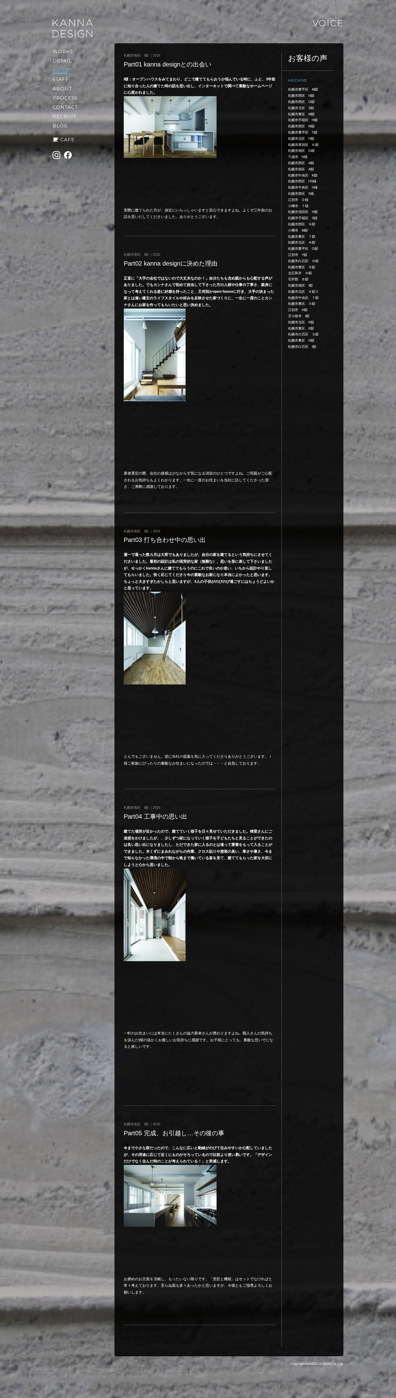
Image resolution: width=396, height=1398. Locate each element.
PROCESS (65, 98)
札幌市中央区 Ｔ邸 (303, 298)
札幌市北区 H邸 (301, 138)
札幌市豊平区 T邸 (302, 132)
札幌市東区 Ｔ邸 (301, 236)
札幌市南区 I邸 (300, 285)
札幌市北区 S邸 (301, 108)
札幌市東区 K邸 (301, 328)
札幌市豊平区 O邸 (303, 248)
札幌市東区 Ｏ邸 (301, 267)
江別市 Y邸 (297, 255)
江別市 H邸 (298, 310)
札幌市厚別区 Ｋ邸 (303, 145)
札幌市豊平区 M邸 (303, 89)
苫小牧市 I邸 (298, 316)
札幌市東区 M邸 (301, 114)
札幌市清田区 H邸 (303, 212)
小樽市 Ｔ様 (298, 206)
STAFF (61, 79)
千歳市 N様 (298, 157)
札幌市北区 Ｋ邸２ (303, 291)
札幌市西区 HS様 (302, 181)
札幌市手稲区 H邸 (303, 120)
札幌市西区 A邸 (301, 163)
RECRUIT (64, 116)
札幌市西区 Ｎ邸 (301, 224)
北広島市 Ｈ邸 (300, 273)
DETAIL (62, 60)
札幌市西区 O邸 (301, 102)
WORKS (63, 51)
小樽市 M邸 (298, 230)
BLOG (60, 125)
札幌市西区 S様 (301, 193)
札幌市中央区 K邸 (302, 175)
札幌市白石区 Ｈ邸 (303, 261)
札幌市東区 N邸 (301, 340)
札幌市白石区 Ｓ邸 (303, 334)
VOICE (61, 70)
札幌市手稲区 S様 (302, 218)
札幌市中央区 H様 (303, 187)
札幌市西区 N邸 (301, 95)
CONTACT (65, 107)
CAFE (67, 139)
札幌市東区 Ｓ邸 (301, 303)
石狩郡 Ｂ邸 (298, 279)
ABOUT (62, 88)
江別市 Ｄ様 (298, 200)
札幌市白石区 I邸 (302, 346)
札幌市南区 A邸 (301, 169)
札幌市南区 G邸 (301, 150)
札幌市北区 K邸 (301, 322)
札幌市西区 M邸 (301, 126)
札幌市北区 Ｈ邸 (301, 242)
